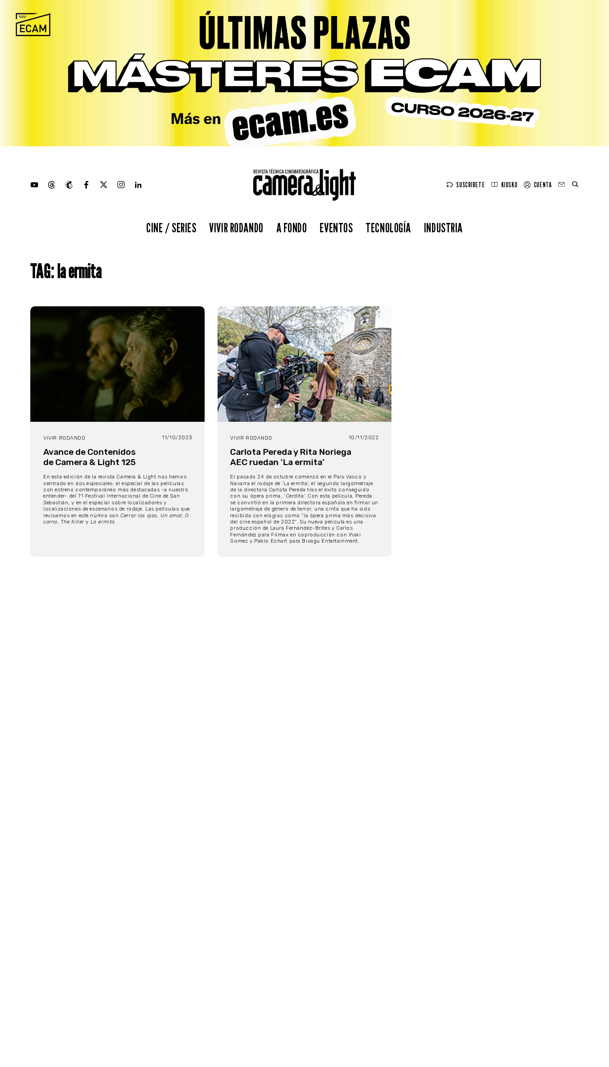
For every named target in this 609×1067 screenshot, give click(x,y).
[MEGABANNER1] (304, 73)
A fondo (291, 227)
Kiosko (509, 185)
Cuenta (542, 185)
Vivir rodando (236, 227)
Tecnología (388, 227)
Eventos (336, 227)
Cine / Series (171, 227)
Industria (443, 227)
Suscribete (470, 185)
